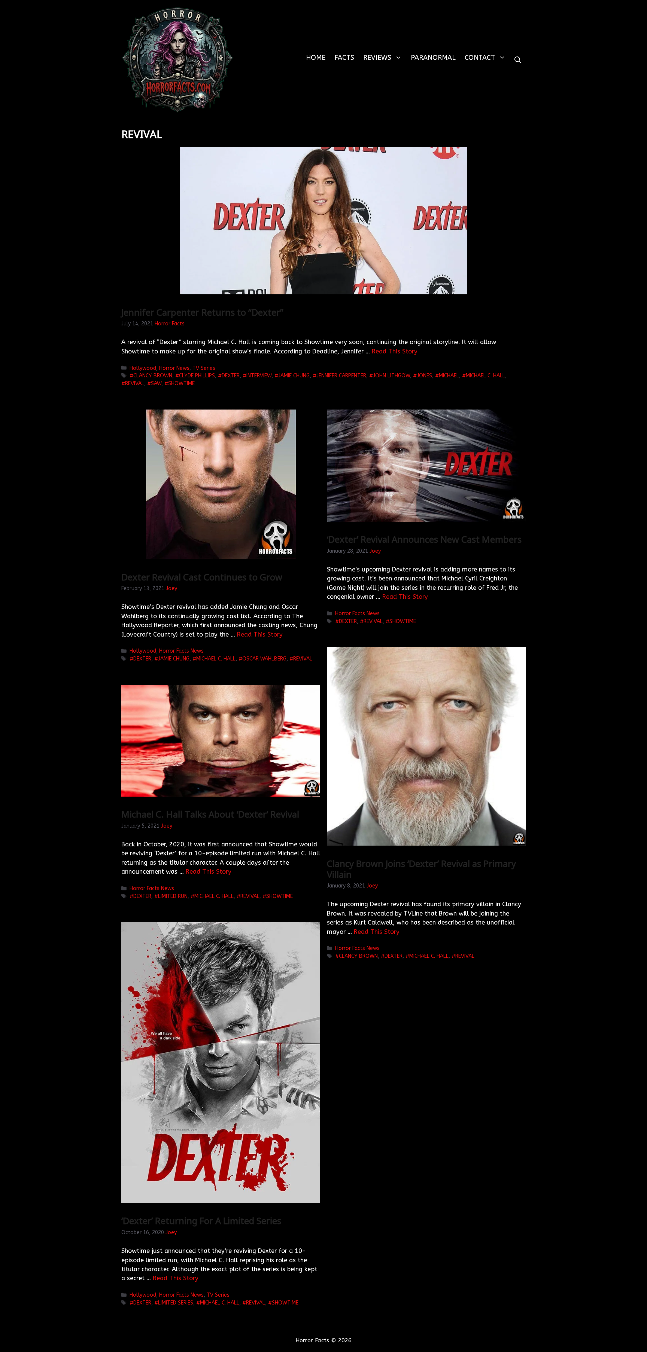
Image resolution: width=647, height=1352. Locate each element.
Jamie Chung (294, 376)
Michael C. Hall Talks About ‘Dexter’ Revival (210, 814)
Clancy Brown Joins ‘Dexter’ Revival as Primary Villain (421, 868)
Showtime (181, 383)
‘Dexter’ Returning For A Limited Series (201, 1220)
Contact (480, 57)
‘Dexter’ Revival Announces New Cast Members (424, 539)
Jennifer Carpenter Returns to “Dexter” (202, 312)
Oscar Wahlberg (264, 659)
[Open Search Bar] (518, 60)
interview (258, 376)
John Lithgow (391, 376)
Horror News (174, 368)
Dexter (231, 376)
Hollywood (143, 368)
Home (315, 57)
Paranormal (433, 57)
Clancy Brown (152, 376)
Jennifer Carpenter (341, 376)
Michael (449, 376)
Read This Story (394, 351)
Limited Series (175, 1303)
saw (156, 383)
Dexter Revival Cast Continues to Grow (201, 577)
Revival (134, 383)
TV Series (203, 368)
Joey (171, 588)
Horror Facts (170, 324)
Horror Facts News (181, 651)
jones (424, 376)
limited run (173, 896)
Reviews (377, 57)
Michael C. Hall (485, 376)
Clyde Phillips (197, 376)
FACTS (344, 57)
